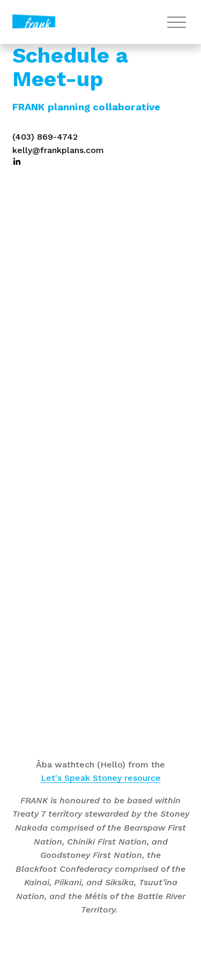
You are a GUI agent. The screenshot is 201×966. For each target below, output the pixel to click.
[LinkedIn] (16, 161)
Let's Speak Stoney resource (101, 778)
